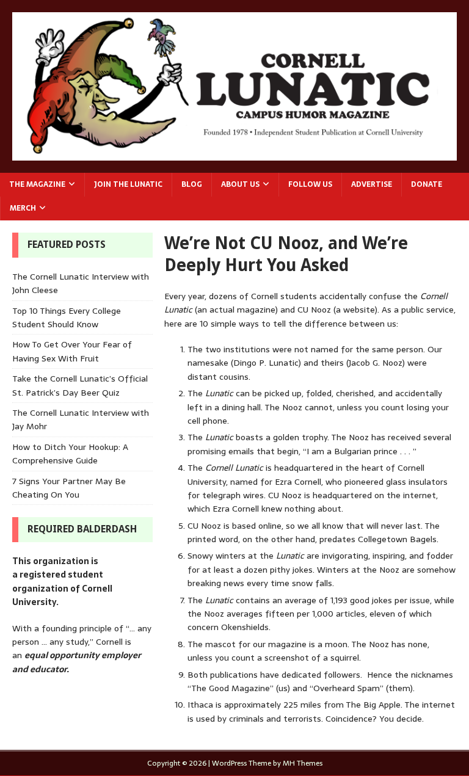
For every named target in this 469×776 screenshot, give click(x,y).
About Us (240, 184)
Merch (23, 208)
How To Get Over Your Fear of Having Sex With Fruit (72, 351)
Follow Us (310, 184)
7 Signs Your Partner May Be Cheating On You (69, 487)
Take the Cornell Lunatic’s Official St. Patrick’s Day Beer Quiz (80, 385)
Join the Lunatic (128, 184)
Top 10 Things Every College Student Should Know (66, 317)
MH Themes (302, 763)
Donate (426, 184)
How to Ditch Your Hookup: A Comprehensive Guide (70, 453)
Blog (191, 184)
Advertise (371, 184)
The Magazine (37, 184)
